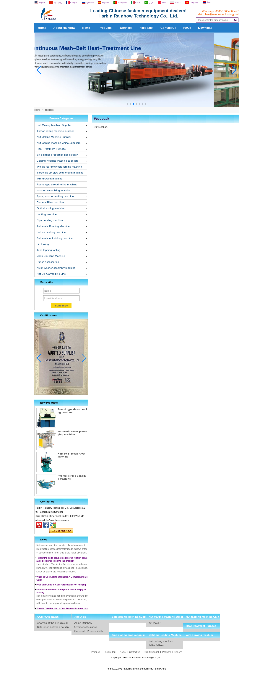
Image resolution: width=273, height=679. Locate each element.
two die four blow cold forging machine (59, 166)
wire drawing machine (49, 178)
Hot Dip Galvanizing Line (51, 273)
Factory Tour (110, 652)
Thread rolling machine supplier (55, 130)
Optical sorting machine (50, 208)
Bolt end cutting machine (51, 232)
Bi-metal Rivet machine (50, 202)
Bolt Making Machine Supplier (54, 124)
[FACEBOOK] (46, 525)
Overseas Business (85, 626)
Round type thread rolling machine (57, 184)
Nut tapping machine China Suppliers (58, 142)
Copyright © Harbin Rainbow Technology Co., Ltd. (136, 657)
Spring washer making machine (55, 196)
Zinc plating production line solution (57, 154)
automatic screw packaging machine (72, 433)
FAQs (187, 27)
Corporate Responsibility (88, 631)
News (86, 27)
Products (105, 27)
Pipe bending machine (50, 220)
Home (42, 27)
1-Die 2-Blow (156, 645)
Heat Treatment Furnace (51, 148)
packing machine (47, 214)
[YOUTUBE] (39, 525)
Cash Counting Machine (51, 255)
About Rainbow (64, 27)
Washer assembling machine (54, 190)
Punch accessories (48, 261)
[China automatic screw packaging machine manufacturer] (46, 440)
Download (205, 27)
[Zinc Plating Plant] (137, 106)
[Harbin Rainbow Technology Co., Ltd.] (62, 22)
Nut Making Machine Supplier (54, 136)
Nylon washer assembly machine (56, 267)
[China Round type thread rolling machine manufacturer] (46, 418)
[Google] (53, 525)
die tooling (43, 244)
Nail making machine (161, 641)
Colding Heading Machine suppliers (57, 160)
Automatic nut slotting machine (55, 238)
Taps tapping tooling (48, 249)
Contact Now (61, 530)
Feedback (146, 27)
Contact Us (168, 27)
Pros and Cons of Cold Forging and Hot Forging (61, 579)
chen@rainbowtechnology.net (221, 14)
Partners (166, 652)
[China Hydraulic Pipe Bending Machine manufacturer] (46, 484)
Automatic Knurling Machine (53, 226)
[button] (127, 104)
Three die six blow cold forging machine (60, 172)
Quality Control (151, 652)
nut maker (154, 622)
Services (126, 27)
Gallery (178, 652)
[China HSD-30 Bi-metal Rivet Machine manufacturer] (46, 462)
